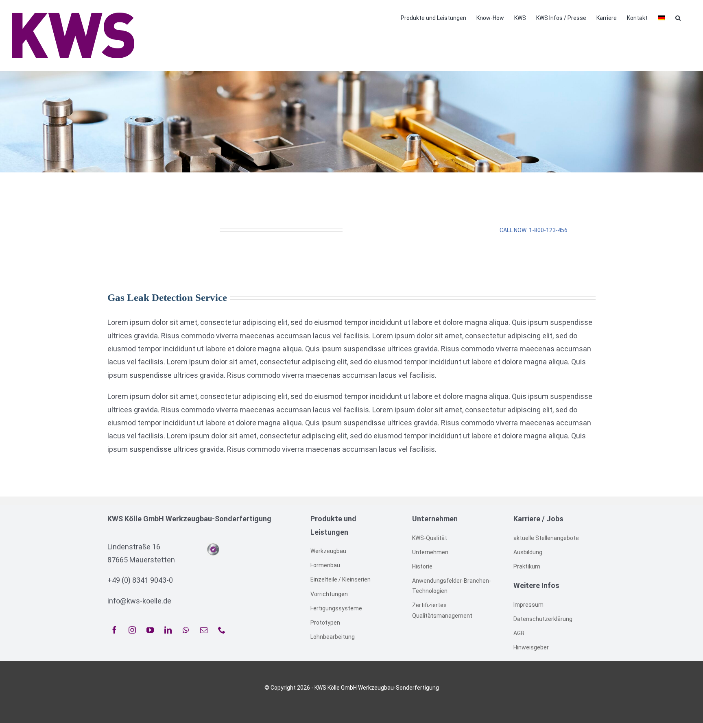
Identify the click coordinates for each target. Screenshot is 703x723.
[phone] (222, 630)
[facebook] (114, 630)
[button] (678, 17)
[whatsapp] (186, 630)
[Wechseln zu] (661, 17)
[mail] (204, 630)
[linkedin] (168, 630)
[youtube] (150, 630)
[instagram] (132, 630)
